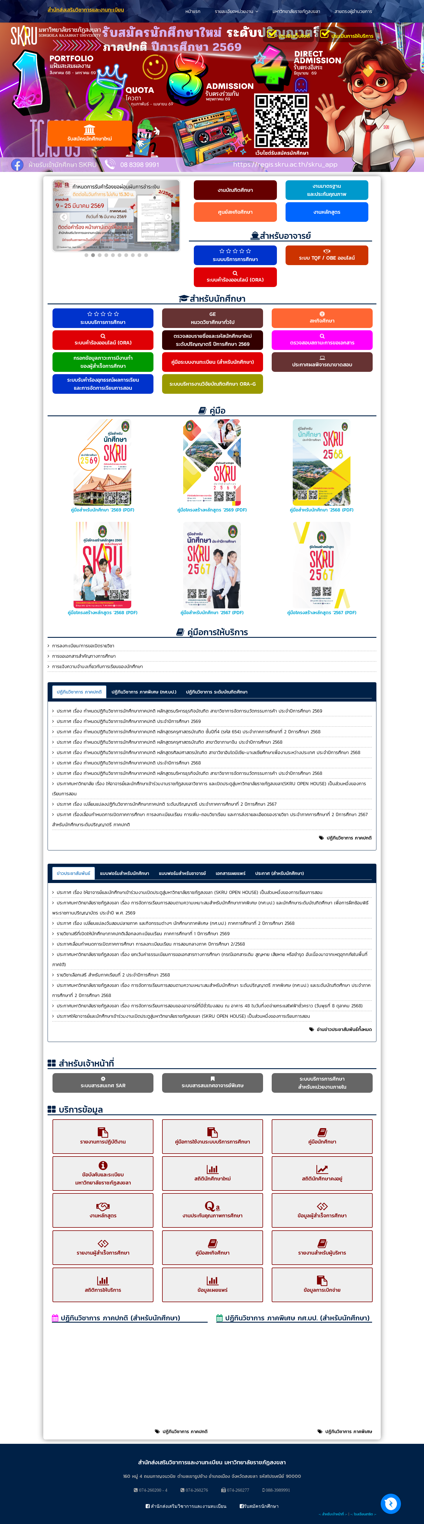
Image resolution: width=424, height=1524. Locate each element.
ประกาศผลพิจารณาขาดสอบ (322, 364)
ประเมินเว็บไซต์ (293, 36)
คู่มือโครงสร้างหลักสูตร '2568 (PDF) (102, 612)
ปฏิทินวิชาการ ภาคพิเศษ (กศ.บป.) (144, 691)
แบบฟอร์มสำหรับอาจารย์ (182, 873)
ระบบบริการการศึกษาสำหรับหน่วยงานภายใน (322, 1083)
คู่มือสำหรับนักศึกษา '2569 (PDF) (102, 509)
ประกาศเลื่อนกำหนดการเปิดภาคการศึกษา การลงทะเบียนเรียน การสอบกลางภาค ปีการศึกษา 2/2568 (151, 943)
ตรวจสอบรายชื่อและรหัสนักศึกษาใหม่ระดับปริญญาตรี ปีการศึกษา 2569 (213, 340)
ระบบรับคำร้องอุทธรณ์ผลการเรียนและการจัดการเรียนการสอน (103, 384)
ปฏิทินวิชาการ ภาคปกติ (79, 691)
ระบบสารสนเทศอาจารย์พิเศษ (213, 1085)
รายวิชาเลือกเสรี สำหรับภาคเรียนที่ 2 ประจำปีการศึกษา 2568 (113, 974)
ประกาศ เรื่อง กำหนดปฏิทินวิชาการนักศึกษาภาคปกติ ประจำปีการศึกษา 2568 (129, 762)
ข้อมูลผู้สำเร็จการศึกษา (322, 1215)
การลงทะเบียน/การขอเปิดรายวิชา (83, 645)
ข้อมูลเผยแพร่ (213, 1290)
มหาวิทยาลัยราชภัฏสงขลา (296, 11)
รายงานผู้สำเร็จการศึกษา (103, 1253)
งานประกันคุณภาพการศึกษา (213, 1215)
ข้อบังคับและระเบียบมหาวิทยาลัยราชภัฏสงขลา (103, 1178)
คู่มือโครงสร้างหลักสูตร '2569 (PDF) (212, 509)
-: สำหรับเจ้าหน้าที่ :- (333, 1514)
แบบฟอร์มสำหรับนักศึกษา (124, 873)
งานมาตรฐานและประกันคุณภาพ (326, 190)
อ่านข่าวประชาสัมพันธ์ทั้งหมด (344, 1029)
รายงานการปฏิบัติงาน (103, 1142)
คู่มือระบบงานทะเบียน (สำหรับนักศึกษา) (212, 362)
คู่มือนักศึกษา (322, 1142)
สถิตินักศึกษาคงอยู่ (322, 1178)
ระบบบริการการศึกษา (235, 259)
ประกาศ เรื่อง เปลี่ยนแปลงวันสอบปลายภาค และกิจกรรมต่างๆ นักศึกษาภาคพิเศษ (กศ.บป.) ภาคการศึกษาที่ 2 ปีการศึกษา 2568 (175, 923)
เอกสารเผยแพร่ (230, 873)
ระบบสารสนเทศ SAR (103, 1085)
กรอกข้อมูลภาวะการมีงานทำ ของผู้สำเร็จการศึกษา (103, 362)
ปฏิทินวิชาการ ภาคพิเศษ (348, 1431)
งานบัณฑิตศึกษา (235, 190)
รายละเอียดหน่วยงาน (234, 11)
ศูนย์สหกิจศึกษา (235, 212)
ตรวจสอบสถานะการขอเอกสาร (322, 342)
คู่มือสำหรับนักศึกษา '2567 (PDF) (212, 612)
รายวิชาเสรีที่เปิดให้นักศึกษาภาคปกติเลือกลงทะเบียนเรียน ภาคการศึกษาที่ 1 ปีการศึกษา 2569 (143, 933)
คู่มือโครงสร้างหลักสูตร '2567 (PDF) (321, 612)
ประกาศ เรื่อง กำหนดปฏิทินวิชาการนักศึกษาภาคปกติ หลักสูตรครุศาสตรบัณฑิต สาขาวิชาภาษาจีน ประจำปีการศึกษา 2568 (169, 741)
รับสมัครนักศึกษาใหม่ (89, 139)
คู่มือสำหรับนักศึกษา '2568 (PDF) (321, 509)
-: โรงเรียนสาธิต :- (363, 1514)
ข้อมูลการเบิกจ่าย (322, 1290)
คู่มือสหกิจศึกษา (213, 1253)
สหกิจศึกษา (322, 321)
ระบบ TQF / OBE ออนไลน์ (327, 258)
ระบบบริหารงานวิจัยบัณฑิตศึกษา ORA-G (213, 384)
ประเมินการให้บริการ (352, 36)
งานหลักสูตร (327, 212)
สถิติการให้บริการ (103, 1290)
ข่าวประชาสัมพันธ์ (73, 873)
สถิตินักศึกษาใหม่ (212, 1178)
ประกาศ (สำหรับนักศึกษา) (279, 873)
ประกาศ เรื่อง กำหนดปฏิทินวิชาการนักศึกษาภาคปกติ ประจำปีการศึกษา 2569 (129, 721)
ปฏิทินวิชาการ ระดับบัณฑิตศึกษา (216, 691)
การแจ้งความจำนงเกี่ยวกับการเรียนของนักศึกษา (97, 666)
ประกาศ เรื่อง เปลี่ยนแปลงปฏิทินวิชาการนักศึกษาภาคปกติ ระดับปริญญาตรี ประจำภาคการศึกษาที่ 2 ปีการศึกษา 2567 (167, 804)
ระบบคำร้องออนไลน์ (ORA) (235, 280)
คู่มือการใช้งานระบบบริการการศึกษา (212, 1142)
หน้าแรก (192, 11)
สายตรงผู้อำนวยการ (353, 11)
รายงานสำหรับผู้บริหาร (322, 1253)
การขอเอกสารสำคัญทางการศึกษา (84, 656)
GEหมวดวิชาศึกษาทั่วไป (212, 318)
